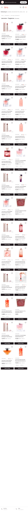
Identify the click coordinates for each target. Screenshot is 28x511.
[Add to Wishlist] (12, 22)
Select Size (21, 44)
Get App (23, 2)
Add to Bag (7, 44)
